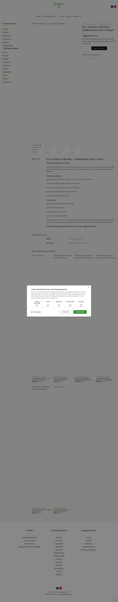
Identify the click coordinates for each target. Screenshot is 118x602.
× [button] (88, 287)
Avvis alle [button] (65, 312)
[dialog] (59, 301)
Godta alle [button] (80, 312)
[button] (36, 312)
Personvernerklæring (51, 298)
